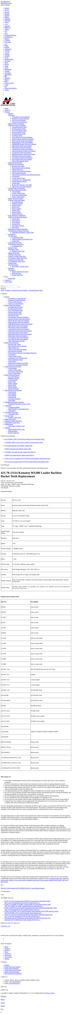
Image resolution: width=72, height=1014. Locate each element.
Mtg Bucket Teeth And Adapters (21, 147)
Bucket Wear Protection (15, 163)
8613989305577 (5, 1)
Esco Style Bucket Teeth (19, 130)
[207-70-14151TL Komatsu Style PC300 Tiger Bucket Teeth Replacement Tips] (28, 914)
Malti (6, 81)
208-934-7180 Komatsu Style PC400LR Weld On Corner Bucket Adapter (23, 888)
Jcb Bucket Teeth (17, 135)
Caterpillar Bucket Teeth (19, 127)
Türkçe (6, 22)
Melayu (6, 79)
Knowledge (11, 278)
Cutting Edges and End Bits (16, 188)
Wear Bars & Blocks (18, 225)
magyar (6, 64)
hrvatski (6, 47)
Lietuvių (6, 54)
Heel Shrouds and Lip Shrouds (21, 168)
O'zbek (6, 90)
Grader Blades (16, 191)
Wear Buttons (16, 220)
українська (7, 49)
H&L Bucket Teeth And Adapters (22, 146)
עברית (6, 57)
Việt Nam (7, 20)
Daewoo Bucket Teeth (18, 132)
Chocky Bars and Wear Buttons (21, 171)
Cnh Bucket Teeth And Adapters (21, 152)
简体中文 (7, 27)
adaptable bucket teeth (32, 880)
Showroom (7, 955)
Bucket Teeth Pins (17, 275)
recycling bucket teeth (55, 878)
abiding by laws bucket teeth (17, 880)
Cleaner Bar (15, 241)
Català (6, 85)
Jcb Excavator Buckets (19, 120)
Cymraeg (7, 40)
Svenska (6, 71)
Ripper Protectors (17, 214)
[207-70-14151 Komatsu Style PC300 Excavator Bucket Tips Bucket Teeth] (27, 901)
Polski (6, 45)
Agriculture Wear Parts (15, 242)
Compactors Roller (17, 237)
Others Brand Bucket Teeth (20, 161)
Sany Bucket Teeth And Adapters (22, 159)
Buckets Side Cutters (18, 166)
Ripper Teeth (16, 210)
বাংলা (5, 86)
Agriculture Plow (17, 246)
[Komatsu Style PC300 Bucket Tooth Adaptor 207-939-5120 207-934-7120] (27, 918)
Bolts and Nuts (16, 273)
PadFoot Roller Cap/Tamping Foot (22, 239)
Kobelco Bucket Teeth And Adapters (23, 139)
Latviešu (7, 56)
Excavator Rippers (17, 202)
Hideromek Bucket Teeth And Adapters (23, 154)
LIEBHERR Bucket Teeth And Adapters (24, 144)
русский (7, 26)
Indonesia (7, 78)
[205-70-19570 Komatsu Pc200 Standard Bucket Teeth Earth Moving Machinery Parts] (30, 908)
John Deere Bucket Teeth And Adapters (24, 151)
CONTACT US (5, 926)
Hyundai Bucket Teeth (18, 134)
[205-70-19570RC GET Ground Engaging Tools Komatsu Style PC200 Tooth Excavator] (31, 911)
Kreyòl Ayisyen (9, 83)
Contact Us (7, 280)
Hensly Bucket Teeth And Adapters (22, 140)
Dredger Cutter (12, 248)
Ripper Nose (16, 207)
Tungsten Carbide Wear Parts (17, 256)
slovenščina (7, 74)
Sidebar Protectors (17, 169)
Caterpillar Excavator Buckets (21, 117)
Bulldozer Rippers (17, 203)
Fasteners (11, 268)
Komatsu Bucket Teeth (19, 129)
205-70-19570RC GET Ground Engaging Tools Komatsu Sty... (23, 913)
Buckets (10, 113)
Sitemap (6, 959)
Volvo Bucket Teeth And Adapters (22, 137)
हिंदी (5, 76)
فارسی (6, 52)
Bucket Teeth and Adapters (16, 123)
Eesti (5, 33)
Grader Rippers (16, 205)
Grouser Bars (16, 224)
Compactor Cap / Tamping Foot (21, 180)
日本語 (6, 8)
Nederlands (7, 69)
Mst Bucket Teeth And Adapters (21, 156)
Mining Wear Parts (13, 253)
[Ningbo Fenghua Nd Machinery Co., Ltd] (8, 105)
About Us (7, 110)
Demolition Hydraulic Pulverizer (18, 229)
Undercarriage (12, 263)
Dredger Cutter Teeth (18, 251)
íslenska (6, 38)
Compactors (11, 234)
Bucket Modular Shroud (19, 181)
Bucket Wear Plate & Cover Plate (22, 185)
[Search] (1, 285)
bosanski (7, 50)
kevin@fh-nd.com (6, 3)
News (6, 276)
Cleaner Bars (16, 183)
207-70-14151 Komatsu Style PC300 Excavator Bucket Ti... (22, 903)
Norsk (6, 66)
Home (6, 108)
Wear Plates (15, 227)
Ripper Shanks (16, 212)
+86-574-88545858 (15, 982)
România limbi (8, 59)
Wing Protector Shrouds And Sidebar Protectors (26, 174)
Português (7, 19)
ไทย (5, 31)
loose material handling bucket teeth (50, 880)
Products (7, 112)
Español (6, 15)
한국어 (6, 10)
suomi (6, 68)
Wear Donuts (16, 222)
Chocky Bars (16, 219)
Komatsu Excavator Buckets (20, 118)
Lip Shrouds (15, 176)
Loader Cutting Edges (18, 193)
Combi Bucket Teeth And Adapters (22, 149)
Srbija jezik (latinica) (10, 88)
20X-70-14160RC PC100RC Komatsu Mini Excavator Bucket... (23, 906)
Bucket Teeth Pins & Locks (20, 271)
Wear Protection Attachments (16, 215)
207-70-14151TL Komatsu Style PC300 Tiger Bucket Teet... (22, 916)
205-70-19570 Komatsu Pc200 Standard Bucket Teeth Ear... (22, 909)
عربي (6, 24)
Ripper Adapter (16, 208)
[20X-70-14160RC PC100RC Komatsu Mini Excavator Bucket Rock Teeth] (27, 904)
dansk (6, 62)
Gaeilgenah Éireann (10, 35)
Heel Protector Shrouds (19, 173)
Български (7, 42)
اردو (5, 44)
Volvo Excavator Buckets (19, 122)
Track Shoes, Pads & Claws (20, 266)
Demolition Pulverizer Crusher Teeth (23, 232)
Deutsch (6, 14)
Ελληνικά (7, 61)
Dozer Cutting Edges (18, 197)
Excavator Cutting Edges (19, 195)
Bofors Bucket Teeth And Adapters (22, 142)
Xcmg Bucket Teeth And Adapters (22, 157)
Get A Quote (8, 282)
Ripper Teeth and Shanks (15, 198)
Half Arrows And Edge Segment (21, 186)
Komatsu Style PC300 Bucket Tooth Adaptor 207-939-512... (22, 920)
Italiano (6, 17)
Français (6, 12)
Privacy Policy (50, 993)
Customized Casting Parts (15, 259)
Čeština (6, 29)
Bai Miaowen (8, 37)
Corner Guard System (18, 178)
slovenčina (7, 73)
